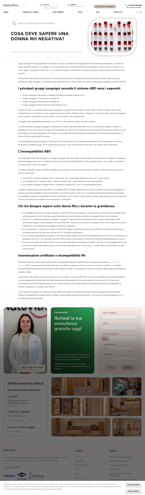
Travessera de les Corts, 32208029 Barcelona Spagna (50, 7)
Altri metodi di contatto (133, 7)
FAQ (97, 12)
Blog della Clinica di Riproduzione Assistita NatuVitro (34, 52)
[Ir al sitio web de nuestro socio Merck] (9, 476)
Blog (80, 12)
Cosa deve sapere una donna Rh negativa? (68, 52)
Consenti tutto (133, 485)
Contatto (117, 12)
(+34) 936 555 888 (15, 421)
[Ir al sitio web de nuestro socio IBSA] (22, 476)
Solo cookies (133, 491)
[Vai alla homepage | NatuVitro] (11, 6)
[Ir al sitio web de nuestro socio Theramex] (36, 476)
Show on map (12, 405)
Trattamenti (58, 12)
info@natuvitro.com (15, 431)
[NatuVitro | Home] (10, 451)
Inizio (6, 12)
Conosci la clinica (30, 12)
